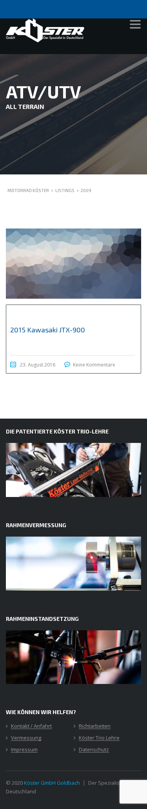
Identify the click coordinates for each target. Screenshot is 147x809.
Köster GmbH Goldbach (52, 782)
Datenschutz (94, 750)
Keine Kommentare (94, 364)
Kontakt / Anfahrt (31, 726)
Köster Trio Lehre (99, 738)
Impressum (24, 750)
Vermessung (26, 738)
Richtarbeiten (95, 726)
